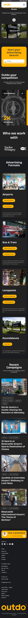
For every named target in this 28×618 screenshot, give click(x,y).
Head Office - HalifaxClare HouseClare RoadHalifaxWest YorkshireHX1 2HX (6, 592)
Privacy (3, 557)
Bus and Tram (4, 568)
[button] (23, 4)
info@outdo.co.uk (6, 582)
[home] (7, 4)
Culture (3, 555)
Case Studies (4, 553)
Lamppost (4, 572)
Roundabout (4, 566)
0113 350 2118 (23, 1)
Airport (3, 570)
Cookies (3, 559)
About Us (3, 551)
